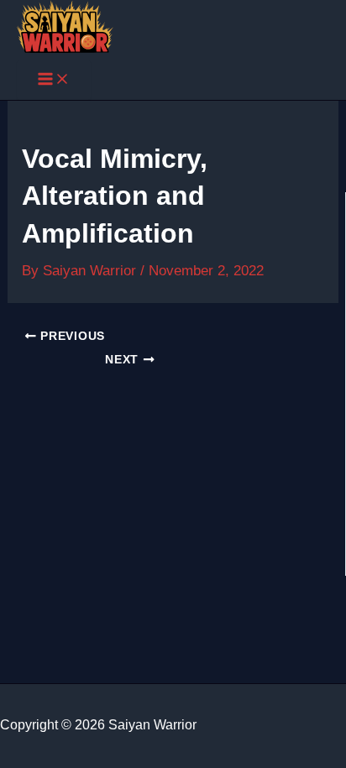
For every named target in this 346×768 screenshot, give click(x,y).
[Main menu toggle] (54, 80)
